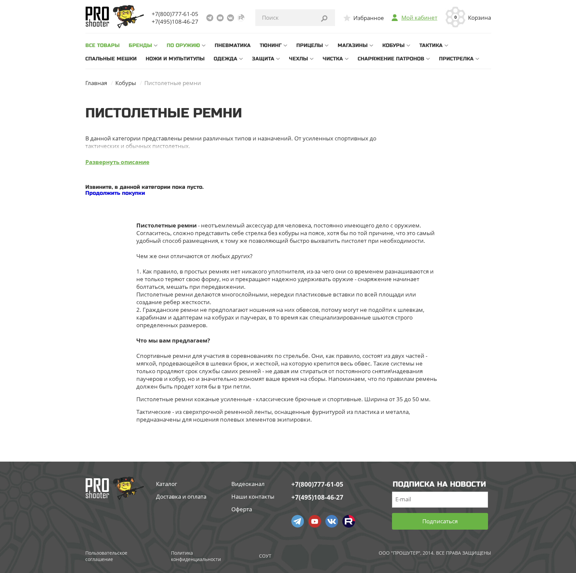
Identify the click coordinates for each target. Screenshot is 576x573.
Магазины (353, 45)
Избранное (368, 18)
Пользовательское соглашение (106, 556)
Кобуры (393, 45)
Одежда (225, 59)
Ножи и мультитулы (175, 59)
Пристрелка (456, 59)
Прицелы (309, 45)
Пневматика (233, 45)
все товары (102, 45)
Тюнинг (271, 45)
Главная (96, 83)
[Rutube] (240, 17)
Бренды (140, 45)
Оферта (241, 509)
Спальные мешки (111, 59)
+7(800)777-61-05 (175, 14)
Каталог (166, 484)
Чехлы (298, 59)
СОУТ (265, 556)
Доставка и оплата (181, 496)
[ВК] (230, 17)
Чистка (333, 59)
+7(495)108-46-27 (175, 21)
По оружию (183, 45)
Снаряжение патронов (391, 59)
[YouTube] (220, 17)
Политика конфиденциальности (196, 556)
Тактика (431, 45)
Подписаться (440, 521)
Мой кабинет (419, 17)
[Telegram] (209, 17)
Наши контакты (252, 496)
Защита (263, 59)
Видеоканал (248, 484)
